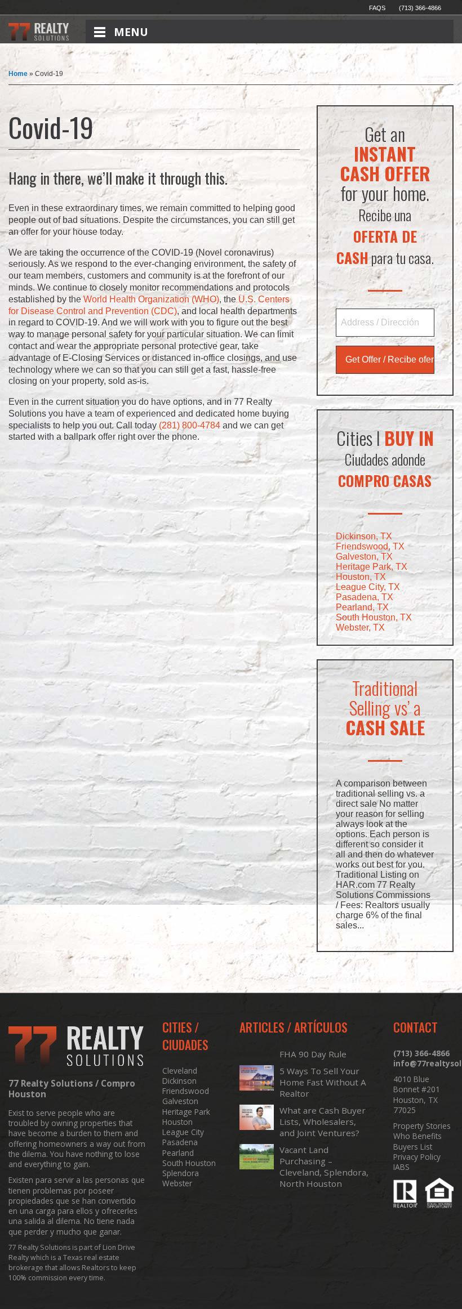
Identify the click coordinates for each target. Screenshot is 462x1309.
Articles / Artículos (293, 1027)
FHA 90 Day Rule (312, 1054)
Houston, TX (361, 577)
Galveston (180, 1101)
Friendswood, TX (370, 546)
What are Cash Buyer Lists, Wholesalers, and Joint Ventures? (322, 1121)
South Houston (189, 1163)
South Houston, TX (374, 617)
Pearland (178, 1153)
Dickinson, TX (364, 536)
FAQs (377, 8)
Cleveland (179, 1071)
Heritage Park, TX (371, 566)
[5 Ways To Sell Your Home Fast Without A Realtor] (256, 1090)
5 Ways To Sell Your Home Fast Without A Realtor (322, 1082)
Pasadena (180, 1142)
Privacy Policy (417, 1157)
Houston (177, 1122)
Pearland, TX (362, 607)
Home (18, 74)
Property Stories (422, 1126)
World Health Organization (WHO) (151, 299)
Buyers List (412, 1147)
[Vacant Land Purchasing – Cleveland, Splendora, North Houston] (256, 1169)
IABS (401, 1167)
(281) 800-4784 (189, 425)
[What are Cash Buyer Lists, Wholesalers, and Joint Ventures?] (256, 1130)
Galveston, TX (364, 556)
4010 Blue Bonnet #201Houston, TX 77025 (416, 1094)
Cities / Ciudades (185, 1035)
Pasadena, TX (364, 597)
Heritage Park (186, 1112)
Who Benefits (417, 1136)
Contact (415, 1027)
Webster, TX (360, 627)
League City (183, 1132)
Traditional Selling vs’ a (385, 707)
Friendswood (185, 1091)
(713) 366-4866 (420, 8)
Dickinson (179, 1081)
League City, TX (368, 587)
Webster (177, 1183)
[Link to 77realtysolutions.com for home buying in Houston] (38, 37)
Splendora (180, 1173)
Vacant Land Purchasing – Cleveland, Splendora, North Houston (323, 1166)
